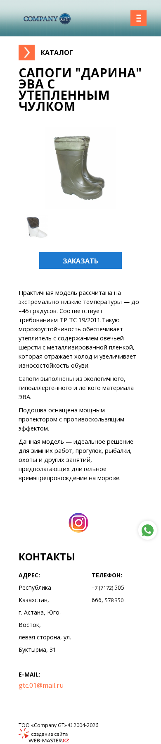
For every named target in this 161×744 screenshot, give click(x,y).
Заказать (80, 261)
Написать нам (147, 530)
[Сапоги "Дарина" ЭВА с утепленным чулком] (80, 206)
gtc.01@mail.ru (41, 685)
